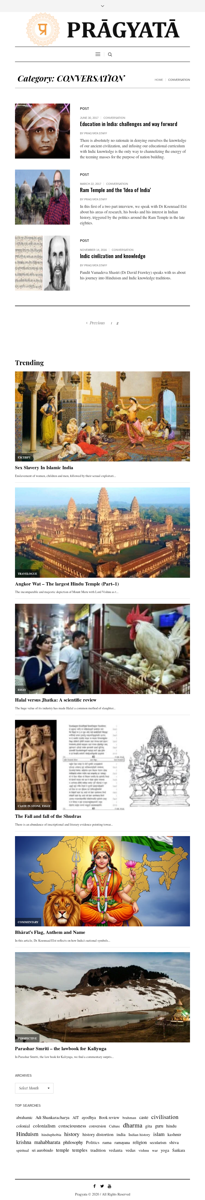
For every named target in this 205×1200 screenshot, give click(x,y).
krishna (23, 1141)
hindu (171, 1126)
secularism (158, 1142)
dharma (132, 1125)
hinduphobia (51, 1134)
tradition (98, 1150)
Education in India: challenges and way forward (128, 124)
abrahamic (24, 1117)
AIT (75, 1117)
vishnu (143, 1150)
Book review (109, 1117)
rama (107, 1142)
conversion (97, 1125)
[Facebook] (95, 1186)
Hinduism (27, 1133)
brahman (129, 1117)
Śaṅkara (178, 1150)
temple (62, 1149)
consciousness (72, 1125)
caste (143, 1117)
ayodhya (89, 1117)
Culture (114, 1126)
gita (148, 1126)
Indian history (139, 1134)
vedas (131, 1150)
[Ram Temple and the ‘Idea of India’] (42, 197)
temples (80, 1150)
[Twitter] (102, 1186)
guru (159, 1125)
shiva (174, 1142)
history (72, 1133)
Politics (93, 1142)
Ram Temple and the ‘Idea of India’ (115, 190)
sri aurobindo (42, 1150)
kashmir (174, 1134)
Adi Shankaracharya (53, 1117)
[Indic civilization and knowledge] (42, 263)
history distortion (98, 1134)
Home (159, 79)
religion (140, 1142)
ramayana (122, 1142)
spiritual (22, 1150)
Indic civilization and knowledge (113, 256)
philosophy (73, 1142)
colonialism (44, 1125)
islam (158, 1133)
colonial (23, 1126)
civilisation (164, 1116)
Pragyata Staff (95, 133)
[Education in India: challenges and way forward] (42, 131)
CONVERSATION (114, 117)
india (121, 1134)
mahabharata (47, 1141)
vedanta (115, 1150)
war (155, 1150)
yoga (165, 1150)
